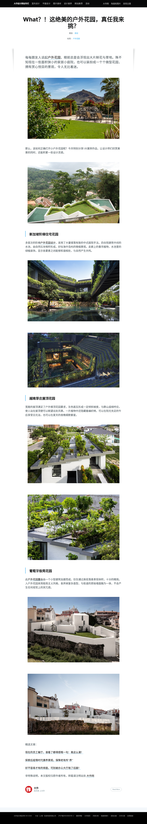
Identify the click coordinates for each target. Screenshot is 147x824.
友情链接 (130, 816)
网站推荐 (79, 3)
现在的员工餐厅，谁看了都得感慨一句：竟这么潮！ (54, 752)
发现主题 (127, 4)
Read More (116, 789)
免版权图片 (116, 4)
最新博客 (79, 816)
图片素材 (57, 3)
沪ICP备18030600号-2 (66, 816)
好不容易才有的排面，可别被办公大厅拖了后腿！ (53, 768)
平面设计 (46, 3)
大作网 (106, 4)
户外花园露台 (35, 579)
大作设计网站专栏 (21, 3)
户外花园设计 (48, 242)
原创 (76, 33)
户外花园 (76, 38)
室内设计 (36, 3)
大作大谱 (122, 816)
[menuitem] (35, 3)
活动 (87, 3)
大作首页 (87, 816)
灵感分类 (96, 816)
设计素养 (68, 3)
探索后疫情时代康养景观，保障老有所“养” (49, 760)
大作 (36, 788)
